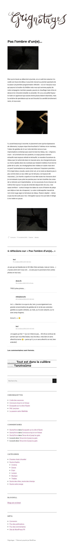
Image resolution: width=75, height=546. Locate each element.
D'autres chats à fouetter (17, 459)
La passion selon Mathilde (18, 411)
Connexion (13, 521)
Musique (14, 476)
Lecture (14, 473)
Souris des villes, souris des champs (22, 481)
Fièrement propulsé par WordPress (26, 540)
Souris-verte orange (16, 484)
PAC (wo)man (14, 408)
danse (37, 237)
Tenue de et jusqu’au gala (31, 435)
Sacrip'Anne (13, 430)
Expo (13, 470)
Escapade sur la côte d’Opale (19, 406)
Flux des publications (16, 524)
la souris (13, 237)
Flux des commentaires (17, 527)
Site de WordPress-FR (17, 529)
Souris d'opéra (14, 462)
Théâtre (14, 478)
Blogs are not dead (14, 503)
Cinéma (14, 465)
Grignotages (11, 540)
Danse (31, 237)
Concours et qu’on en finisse (19, 403)
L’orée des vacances (16, 400)
